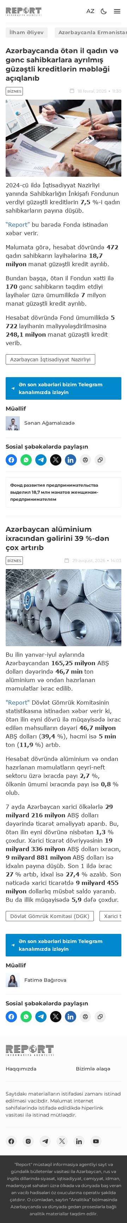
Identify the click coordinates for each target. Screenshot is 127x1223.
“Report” (18, 224)
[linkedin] (70, 460)
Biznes (14, 91)
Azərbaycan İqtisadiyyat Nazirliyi (50, 359)
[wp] (26, 460)
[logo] (24, 11)
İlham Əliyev (27, 32)
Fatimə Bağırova (45, 980)
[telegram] (41, 460)
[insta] (28, 1141)
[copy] (100, 460)
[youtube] (96, 1141)
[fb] (11, 460)
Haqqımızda (21, 1069)
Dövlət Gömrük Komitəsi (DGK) (49, 916)
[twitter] (55, 460)
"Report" (18, 702)
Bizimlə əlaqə (93, 1069)
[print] (85, 460)
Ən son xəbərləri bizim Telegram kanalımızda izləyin (61, 388)
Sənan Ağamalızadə (49, 423)
